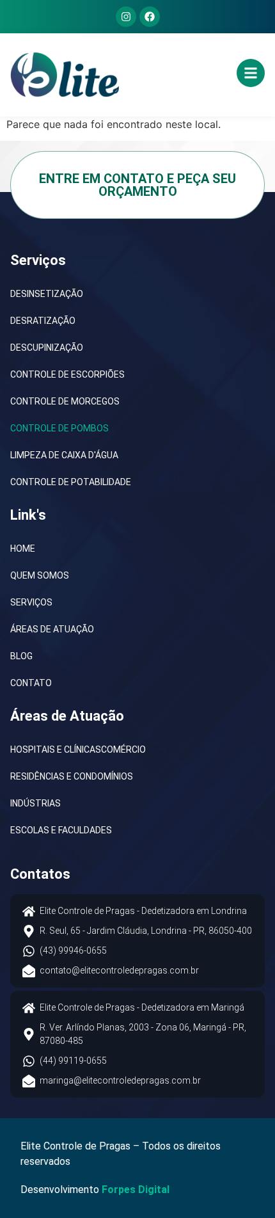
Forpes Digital (135, 1189)
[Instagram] (126, 16)
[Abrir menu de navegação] (251, 73)
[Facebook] (149, 16)
